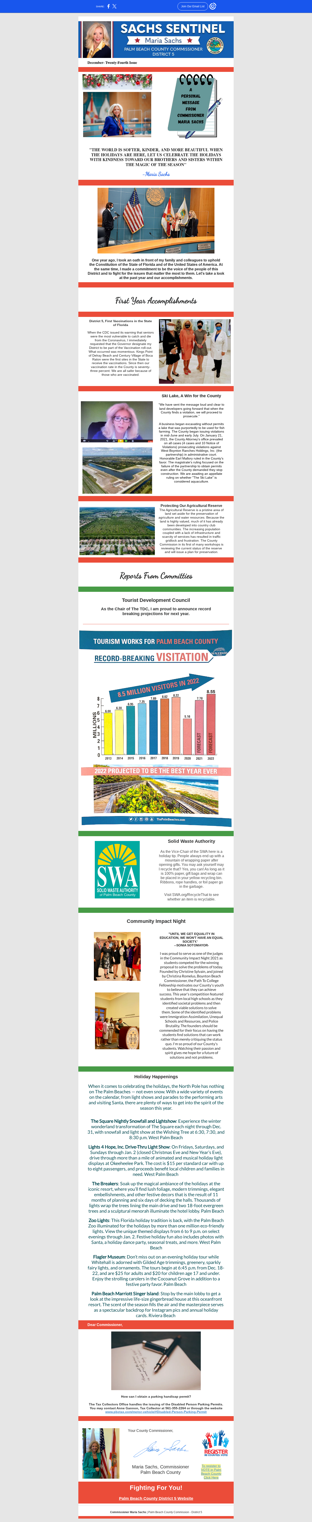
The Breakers (105, 1183)
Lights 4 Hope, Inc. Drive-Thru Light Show (128, 1146)
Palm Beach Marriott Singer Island (125, 1293)
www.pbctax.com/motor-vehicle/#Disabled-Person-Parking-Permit (156, 1412)
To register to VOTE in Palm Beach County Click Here (211, 1471)
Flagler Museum (109, 1256)
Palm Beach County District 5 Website (156, 1498)
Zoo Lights (99, 1220)
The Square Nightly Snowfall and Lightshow (133, 1121)
